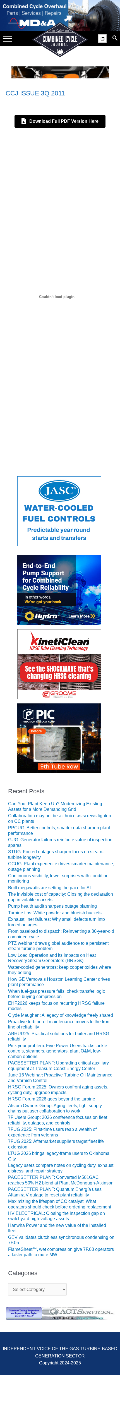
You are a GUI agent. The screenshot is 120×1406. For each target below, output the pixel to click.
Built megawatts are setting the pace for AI (49, 887)
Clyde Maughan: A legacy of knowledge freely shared (60, 1015)
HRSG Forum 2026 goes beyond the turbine (51, 1099)
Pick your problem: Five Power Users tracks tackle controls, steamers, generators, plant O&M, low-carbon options (57, 1051)
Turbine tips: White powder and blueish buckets (55, 912)
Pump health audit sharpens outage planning (52, 906)
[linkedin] (103, 38)
